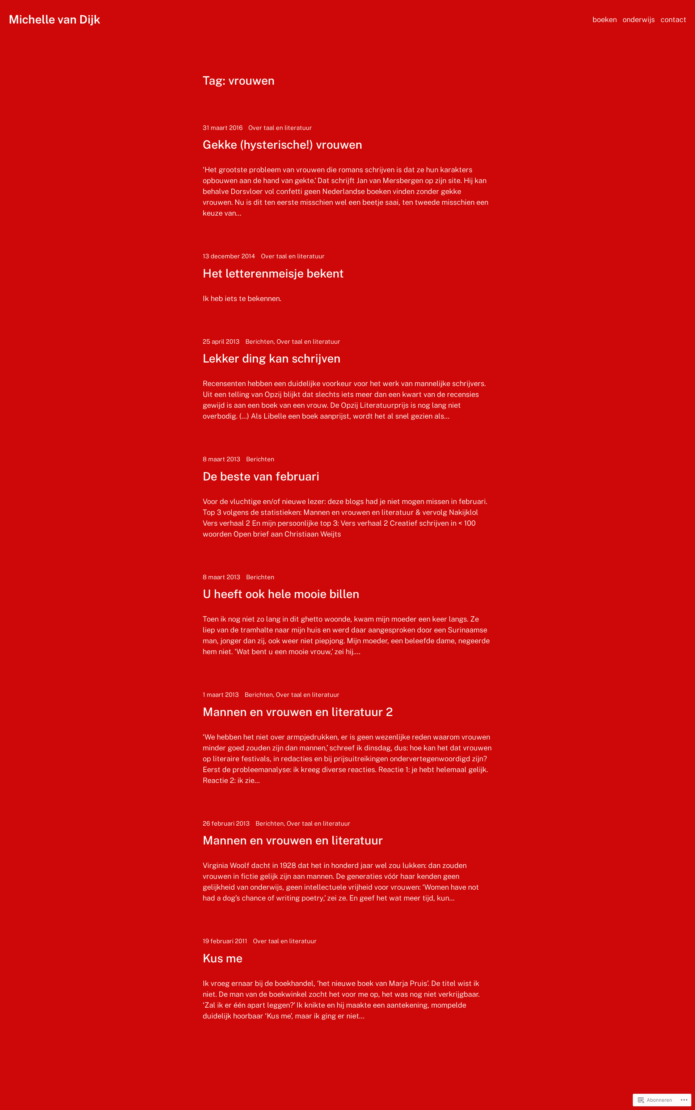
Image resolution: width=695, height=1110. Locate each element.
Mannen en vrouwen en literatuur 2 (298, 712)
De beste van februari (261, 476)
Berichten (259, 341)
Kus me (223, 958)
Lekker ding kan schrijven (272, 358)
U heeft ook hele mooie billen (281, 594)
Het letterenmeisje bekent (273, 273)
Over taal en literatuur (280, 127)
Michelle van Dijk (54, 19)
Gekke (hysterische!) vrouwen (282, 144)
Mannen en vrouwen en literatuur (293, 840)
